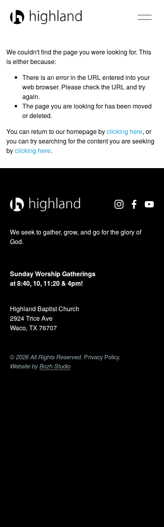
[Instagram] (119, 204)
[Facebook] (134, 204)
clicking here (125, 131)
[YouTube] (149, 204)
